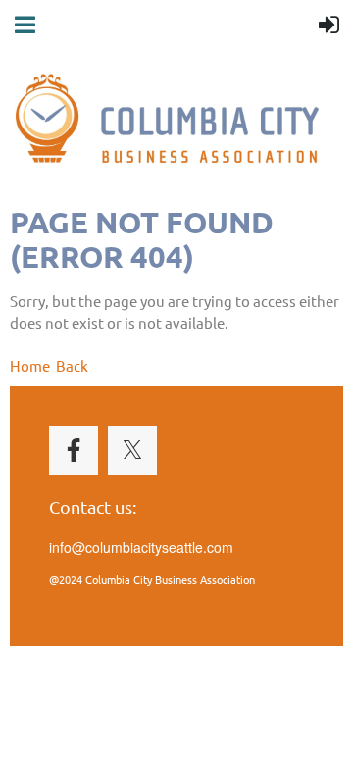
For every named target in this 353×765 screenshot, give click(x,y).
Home (30, 365)
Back (72, 365)
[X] (132, 450)
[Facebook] (73, 450)
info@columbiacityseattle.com (141, 547)
